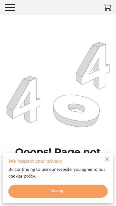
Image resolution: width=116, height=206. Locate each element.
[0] (107, 7)
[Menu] (10, 7)
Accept (58, 191)
